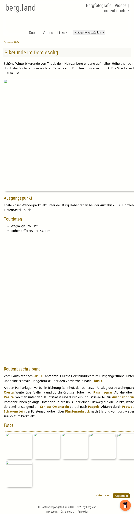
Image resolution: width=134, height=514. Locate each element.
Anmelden (83, 511)
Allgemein (121, 496)
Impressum (52, 511)
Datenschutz (68, 511)
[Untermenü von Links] (67, 32)
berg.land (20, 8)
